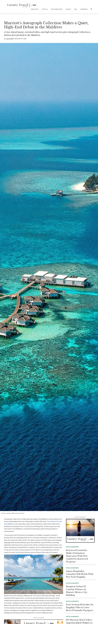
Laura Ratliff (10, 38)
